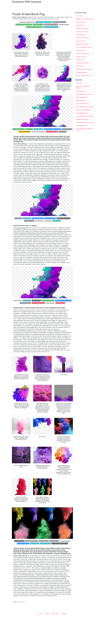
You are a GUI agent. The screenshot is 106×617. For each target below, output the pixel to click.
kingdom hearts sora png (63, 218)
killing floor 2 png (29, 221)
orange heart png (54, 541)
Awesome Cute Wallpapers (83, 110)
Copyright (64, 613)
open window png (43, 541)
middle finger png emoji (59, 22)
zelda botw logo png (25, 303)
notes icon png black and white (52, 129)
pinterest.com (21, 602)
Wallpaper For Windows (82, 119)
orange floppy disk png (32, 541)
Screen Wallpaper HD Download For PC (84, 129)
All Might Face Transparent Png (84, 19)
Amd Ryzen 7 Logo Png (82, 31)
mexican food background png (24, 24)
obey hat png (29, 129)
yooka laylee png (60, 303)
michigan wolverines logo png (44, 22)
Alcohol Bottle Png (81, 34)
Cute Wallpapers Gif (81, 125)
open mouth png (34, 543)
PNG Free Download (81, 97)
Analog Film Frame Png (82, 63)
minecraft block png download (34, 27)
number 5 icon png (67, 129)
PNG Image (79, 83)
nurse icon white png (51, 131)
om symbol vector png (23, 543)
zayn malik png (18, 300)
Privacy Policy (55, 613)
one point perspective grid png (60, 543)
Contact (47, 613)
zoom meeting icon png (38, 303)
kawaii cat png (56, 221)
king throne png (39, 221)
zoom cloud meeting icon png (63, 300)
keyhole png (48, 221)
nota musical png (38, 129)
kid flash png (18, 218)
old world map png (45, 543)
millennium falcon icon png (51, 27)
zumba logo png (50, 303)
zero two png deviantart (48, 300)
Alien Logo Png (80, 66)
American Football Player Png (84, 75)
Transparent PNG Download (26, 2)
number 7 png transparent (38, 131)
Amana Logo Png (80, 50)
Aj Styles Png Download (82, 28)
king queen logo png (37, 218)
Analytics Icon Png (81, 56)
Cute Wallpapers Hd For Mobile (84, 116)
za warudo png (27, 300)
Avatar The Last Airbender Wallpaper (83, 87)
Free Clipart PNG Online (82, 103)
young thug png (36, 300)
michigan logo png (38, 24)
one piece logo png (65, 541)
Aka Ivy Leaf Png (80, 41)
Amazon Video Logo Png (82, 53)
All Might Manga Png (81, 72)
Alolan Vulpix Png (80, 22)
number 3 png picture (24, 131)
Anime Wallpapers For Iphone (84, 94)
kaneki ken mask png (50, 218)
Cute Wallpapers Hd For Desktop (84, 122)
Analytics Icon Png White (82, 38)
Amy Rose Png (80, 60)
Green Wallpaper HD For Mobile (84, 107)
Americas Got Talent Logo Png (84, 69)
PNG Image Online (81, 91)
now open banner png (18, 129)
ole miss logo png (19, 541)
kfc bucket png (27, 218)
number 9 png (62, 131)
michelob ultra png (64, 24)
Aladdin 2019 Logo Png (82, 44)
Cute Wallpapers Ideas (82, 113)
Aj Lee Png (79, 16)
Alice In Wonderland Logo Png (84, 47)
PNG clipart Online (81, 100)
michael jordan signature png (26, 22)
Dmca (40, 613)
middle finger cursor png (51, 24)
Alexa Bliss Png (80, 25)
